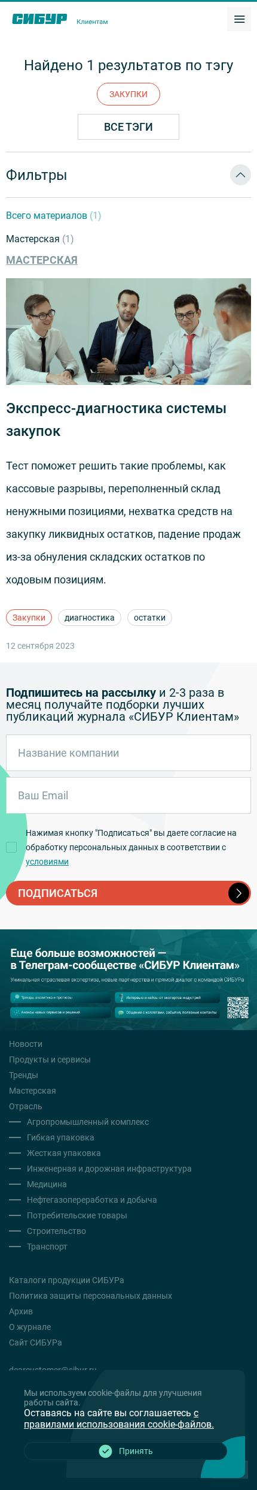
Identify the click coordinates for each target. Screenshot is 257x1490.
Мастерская (40, 239)
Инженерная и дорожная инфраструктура (109, 1168)
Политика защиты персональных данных (90, 1296)
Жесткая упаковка (64, 1153)
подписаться (57, 893)
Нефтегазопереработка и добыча (92, 1200)
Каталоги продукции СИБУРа (66, 1280)
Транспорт (47, 1246)
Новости (25, 1044)
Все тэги (128, 127)
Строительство (56, 1231)
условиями (47, 861)
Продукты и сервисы (50, 1059)
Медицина (47, 1184)
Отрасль (25, 1106)
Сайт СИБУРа (35, 1342)
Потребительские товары (77, 1215)
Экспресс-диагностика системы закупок (116, 420)
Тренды (23, 1075)
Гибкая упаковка (60, 1137)
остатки (150, 617)
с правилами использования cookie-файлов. (119, 1418)
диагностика (90, 617)
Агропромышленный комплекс (88, 1122)
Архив (21, 1311)
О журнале (30, 1327)
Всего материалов (54, 215)
